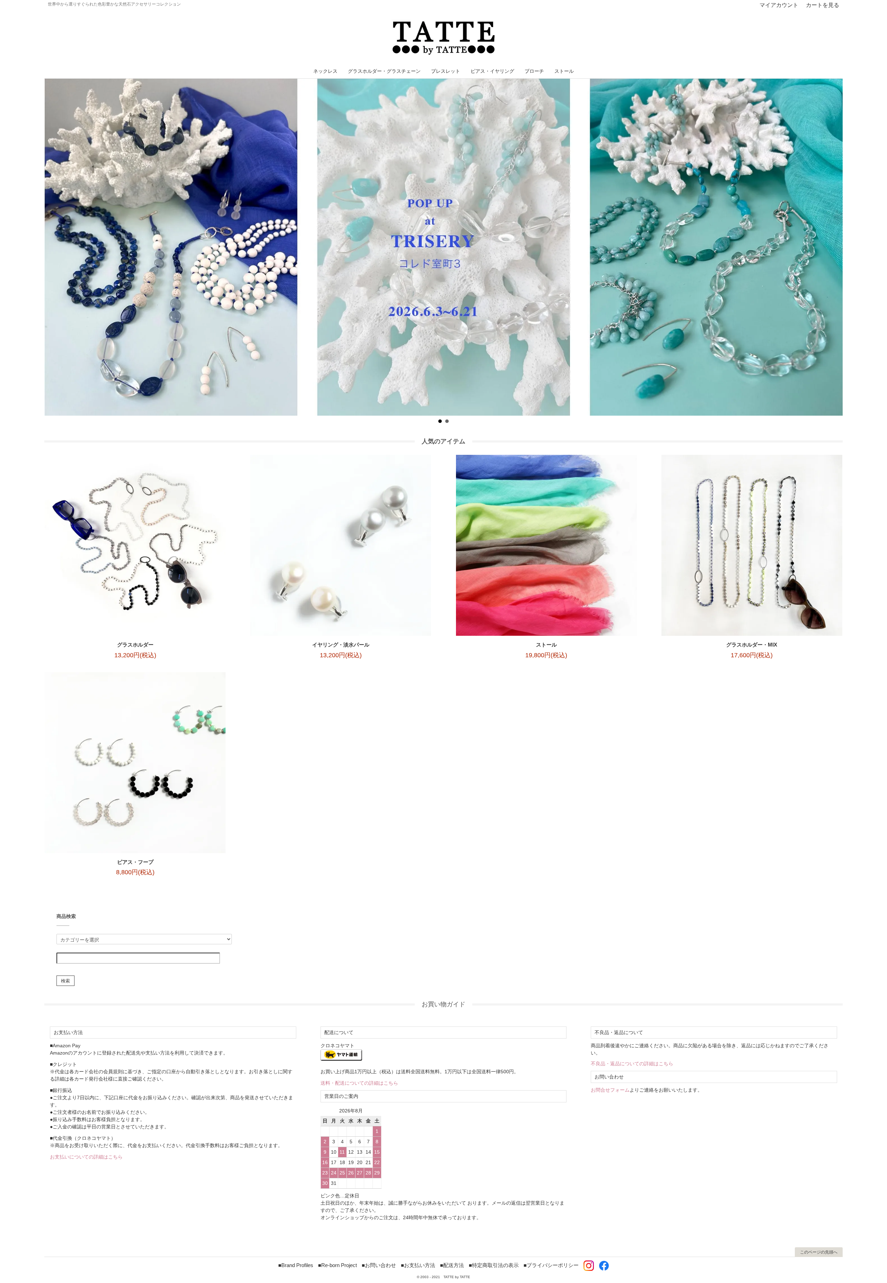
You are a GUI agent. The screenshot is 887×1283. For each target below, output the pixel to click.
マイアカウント (778, 5)
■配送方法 (452, 1265)
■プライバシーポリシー (551, 1265)
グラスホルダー (135, 645)
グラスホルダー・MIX (751, 645)
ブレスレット (445, 71)
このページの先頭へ (818, 1252)
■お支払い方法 (418, 1265)
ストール (564, 71)
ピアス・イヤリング (492, 71)
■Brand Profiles (295, 1265)
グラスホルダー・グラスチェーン (384, 71)
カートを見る (822, 5)
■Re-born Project (337, 1265)
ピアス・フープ (135, 862)
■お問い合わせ (379, 1265)
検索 (65, 980)
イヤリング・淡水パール (340, 645)
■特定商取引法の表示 (494, 1265)
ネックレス (325, 71)
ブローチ (534, 71)
